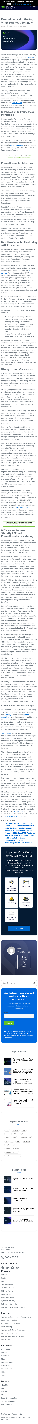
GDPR (3, 1395)
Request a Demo (18, 1414)
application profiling (11, 1152)
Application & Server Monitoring (13, 1330)
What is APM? (6, 1349)
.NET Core (15, 1130)
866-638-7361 (12, 1257)
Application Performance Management (16, 1317)
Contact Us (5, 1414)
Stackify (8, 715)
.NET (7, 1130)
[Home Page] (8, 6)
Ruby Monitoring (7, 1298)
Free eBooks (5, 1366)
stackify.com (19, 811)
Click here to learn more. (22, 4)
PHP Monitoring (7, 1291)
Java (23, 1130)
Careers (4, 1392)
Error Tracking (6, 1327)
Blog (3, 1359)
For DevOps (5, 1340)
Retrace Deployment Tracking (12, 1336)
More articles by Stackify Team (24, 962)
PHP (15, 1134)
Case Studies (6, 1356)
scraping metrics (16, 145)
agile (14, 1137)
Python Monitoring (8, 1301)
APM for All (27, 1141)
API (12, 1141)
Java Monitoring (7, 1288)
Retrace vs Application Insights (13, 1307)
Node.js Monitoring (8, 1294)
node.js (8, 1134)
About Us (4, 1385)
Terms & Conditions (8, 1401)
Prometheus (31, 57)
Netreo (3, 1281)
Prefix (3, 1278)
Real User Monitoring (9, 1333)
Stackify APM (17, 103)
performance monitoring (22, 507)
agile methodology (25, 1137)
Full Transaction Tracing (10, 1323)
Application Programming (13, 1156)
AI (6, 1141)
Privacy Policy (6, 1405)
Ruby (7, 1137)
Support (4, 1375)
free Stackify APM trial (13, 816)
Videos (3, 1372)
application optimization (13, 1145)
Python (22, 1134)
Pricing (4, 1353)
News (3, 1388)
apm (18, 1141)
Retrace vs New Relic (9, 1304)
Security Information (9, 1398)
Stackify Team (23, 952)
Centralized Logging (9, 1320)
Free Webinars (6, 1369)
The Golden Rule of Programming (18, 823)
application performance (13, 1148)
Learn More (19, 928)
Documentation (7, 1362)
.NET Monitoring (7, 1285)
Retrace (4, 1275)
